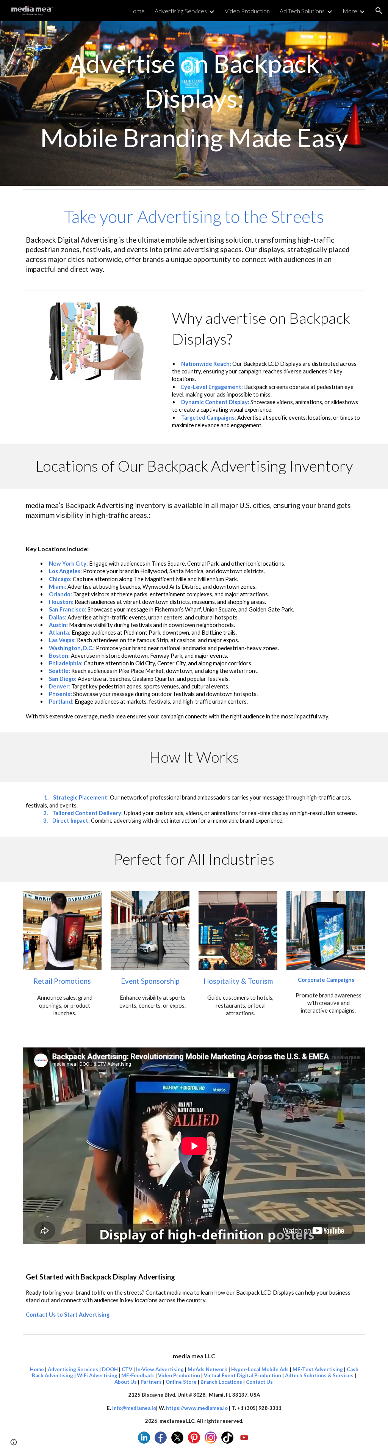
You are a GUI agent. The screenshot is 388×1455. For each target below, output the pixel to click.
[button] (379, 11)
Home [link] (136, 10)
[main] (194, 103)
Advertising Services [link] (181, 10)
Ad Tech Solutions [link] (302, 10)
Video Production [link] (247, 10)
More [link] (350, 10)
